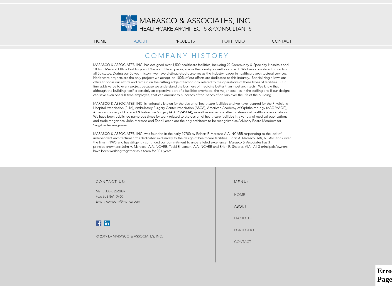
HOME (239, 194)
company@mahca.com (123, 201)
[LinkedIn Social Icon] (107, 223)
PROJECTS (243, 218)
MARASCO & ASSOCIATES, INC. (196, 20)
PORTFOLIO (244, 230)
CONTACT (242, 242)
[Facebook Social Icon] (98, 223)
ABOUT (240, 206)
